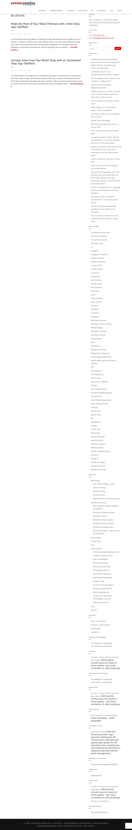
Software (94, 407)
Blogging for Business (99, 254)
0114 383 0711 (99, 35)
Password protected (98, 349)
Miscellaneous (96, 338)
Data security (96, 280)
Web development (98, 437)
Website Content (97, 440)
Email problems (97, 298)
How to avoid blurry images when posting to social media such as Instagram (104, 209)
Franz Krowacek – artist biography (104, 715)
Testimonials (96, 422)
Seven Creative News (99, 389)
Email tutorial (96, 302)
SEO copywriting (97, 374)
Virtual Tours (82, 10)
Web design (95, 433)
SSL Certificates (99, 495)
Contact (120, 10)
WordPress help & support (103, 520)
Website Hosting (99, 487)
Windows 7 (95, 455)
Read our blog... (89, 826)
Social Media (71, 10)
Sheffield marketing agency (101, 393)
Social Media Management (101, 400)
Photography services (101, 570)
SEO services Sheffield (99, 382)
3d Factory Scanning (98, 236)
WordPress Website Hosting (103, 512)
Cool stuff (95, 273)
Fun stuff (94, 306)
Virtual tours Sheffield (99, 801)
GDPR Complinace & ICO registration (77, 823)
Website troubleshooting (100, 451)
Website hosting (97, 447)
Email (93, 295)
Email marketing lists (101, 592)
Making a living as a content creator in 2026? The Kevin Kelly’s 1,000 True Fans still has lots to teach (106, 94)
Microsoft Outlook (98, 335)
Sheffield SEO (96, 396)
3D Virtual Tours (97, 243)
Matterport (95, 317)
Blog (112, 10)
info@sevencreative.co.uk (104, 38)
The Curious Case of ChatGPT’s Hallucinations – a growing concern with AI (104, 200)
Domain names (96, 284)
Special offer (96, 411)
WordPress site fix (100, 516)
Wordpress (95, 458)
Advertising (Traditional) (102, 577)
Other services (101, 10)
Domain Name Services (102, 566)
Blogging (94, 251)
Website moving (99, 491)
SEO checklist (96, 371)
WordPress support (98, 462)
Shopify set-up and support (103, 585)
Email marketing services (102, 588)
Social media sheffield (99, 404)
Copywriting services (101, 602)
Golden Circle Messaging (100, 120)
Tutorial (94, 426)
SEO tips (94, 385)
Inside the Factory (98, 732)
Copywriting (95, 276)
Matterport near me (98, 320)
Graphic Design (98, 581)
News (93, 342)
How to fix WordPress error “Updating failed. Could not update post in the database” (105, 190)
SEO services (96, 378)
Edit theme (95, 291)
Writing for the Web (98, 469)
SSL (92, 418)
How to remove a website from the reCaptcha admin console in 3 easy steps (104, 218)
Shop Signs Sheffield (17, 34)
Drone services (96, 287)
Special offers (96, 415)
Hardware (94, 309)
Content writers (97, 269)
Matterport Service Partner (101, 324)
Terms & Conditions (100, 823)
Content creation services (102, 555)
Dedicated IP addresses (102, 574)
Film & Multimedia (100, 559)
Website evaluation (98, 444)
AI (92, 247)
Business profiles (97, 258)
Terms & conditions (98, 621)
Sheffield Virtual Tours (73, 826)
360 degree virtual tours (100, 232)
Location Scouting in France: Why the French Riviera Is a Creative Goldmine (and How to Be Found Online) (105, 140)
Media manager (97, 327)
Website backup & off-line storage (106, 498)
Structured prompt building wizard (106, 552)
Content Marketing (98, 262)
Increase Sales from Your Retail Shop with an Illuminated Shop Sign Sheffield (46, 61)
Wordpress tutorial (98, 466)
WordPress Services (56, 10)
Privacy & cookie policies (100, 625)
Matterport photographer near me (50, 826)
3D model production (99, 240)
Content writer (96, 265)
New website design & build (104, 484)
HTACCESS (95, 313)
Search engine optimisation (101, 357)
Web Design (42, 10)
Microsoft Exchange (98, 331)
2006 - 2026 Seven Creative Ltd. (38, 823)
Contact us (95, 632)
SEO (92, 10)
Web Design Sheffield (99, 812)
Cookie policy (96, 628)
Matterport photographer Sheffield (104, 764)
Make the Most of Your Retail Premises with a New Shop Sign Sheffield (45, 25)
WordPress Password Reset (103, 523)
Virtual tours (96, 429)
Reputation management (100, 353)
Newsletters (95, 346)
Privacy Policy (57, 823)
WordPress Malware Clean (103, 527)
